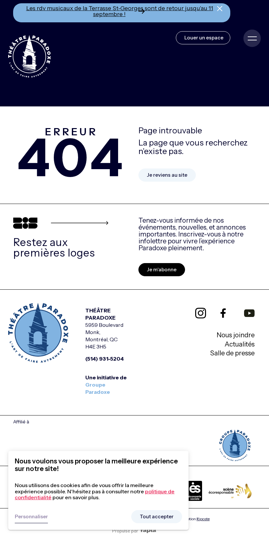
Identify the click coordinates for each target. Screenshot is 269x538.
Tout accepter (157, 516)
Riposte (203, 518)
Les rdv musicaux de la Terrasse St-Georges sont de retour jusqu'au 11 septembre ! (119, 11)
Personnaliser (31, 516)
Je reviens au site (167, 175)
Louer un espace (203, 37)
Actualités (240, 344)
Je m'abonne (161, 269)
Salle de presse (232, 353)
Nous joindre (236, 335)
